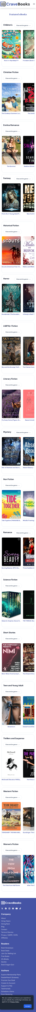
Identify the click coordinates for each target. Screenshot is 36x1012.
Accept (27, 1006)
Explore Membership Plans (11, 975)
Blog (2, 927)
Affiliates (4, 938)
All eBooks (5, 959)
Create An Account (8, 983)
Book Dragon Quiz (7, 965)
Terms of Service (7, 932)
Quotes (3, 962)
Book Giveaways (7, 948)
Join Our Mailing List (8, 953)
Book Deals (5, 951)
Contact (4, 929)
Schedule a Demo (7, 991)
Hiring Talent (5, 921)
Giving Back (5, 924)
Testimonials (5, 989)
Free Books (5, 956)
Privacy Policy (14, 1002)
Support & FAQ (6, 986)
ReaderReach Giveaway (10, 977)
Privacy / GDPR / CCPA (9, 935)
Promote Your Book (8, 980)
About (3, 918)
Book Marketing (6, 994)
